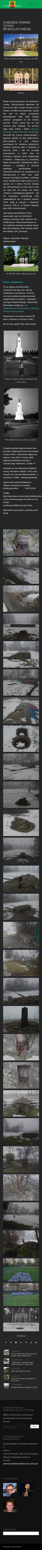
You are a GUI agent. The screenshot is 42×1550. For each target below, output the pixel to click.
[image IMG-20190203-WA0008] (22, 1104)
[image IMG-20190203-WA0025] (22, 795)
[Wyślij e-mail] (36, 1342)
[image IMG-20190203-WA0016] (22, 571)
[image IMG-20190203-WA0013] (22, 1244)
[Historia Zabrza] (17, 4)
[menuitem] (30, 4)
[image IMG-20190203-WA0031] (22, 936)
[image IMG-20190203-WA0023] (22, 739)
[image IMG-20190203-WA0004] (22, 992)
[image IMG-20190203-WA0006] (22, 1048)
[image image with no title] (22, 1270)
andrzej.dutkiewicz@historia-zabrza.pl (20, 1463)
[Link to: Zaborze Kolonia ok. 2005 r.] (6, 1369)
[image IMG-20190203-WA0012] (22, 1216)
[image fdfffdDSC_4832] (22, 1295)
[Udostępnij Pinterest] (26, 1342)
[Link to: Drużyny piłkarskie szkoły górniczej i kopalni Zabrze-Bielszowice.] (6, 1352)
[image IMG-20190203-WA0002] (22, 964)
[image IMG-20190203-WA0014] (22, 543)
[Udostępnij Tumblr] (31, 1342)
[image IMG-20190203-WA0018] (22, 627)
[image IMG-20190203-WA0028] (22, 880)
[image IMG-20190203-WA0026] (22, 824)
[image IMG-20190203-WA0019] (22, 655)
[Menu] (37, 4)
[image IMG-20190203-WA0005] (22, 1020)
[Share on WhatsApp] (21, 1342)
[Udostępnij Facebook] (5, 1342)
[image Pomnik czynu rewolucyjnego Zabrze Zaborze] (22, 1320)
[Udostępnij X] (10, 1342)
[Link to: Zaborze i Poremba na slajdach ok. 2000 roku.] (6, 1377)
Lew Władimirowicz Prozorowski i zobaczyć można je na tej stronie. (21, 308)
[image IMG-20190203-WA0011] (22, 1188)
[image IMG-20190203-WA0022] (22, 711)
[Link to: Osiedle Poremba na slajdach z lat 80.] (6, 1385)
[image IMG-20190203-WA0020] (22, 683)
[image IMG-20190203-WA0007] (22, 1076)
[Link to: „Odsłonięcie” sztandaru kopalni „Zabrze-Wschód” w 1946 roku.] (6, 1361)
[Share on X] (15, 1342)
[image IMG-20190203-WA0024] (22, 767)
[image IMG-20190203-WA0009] (22, 1132)
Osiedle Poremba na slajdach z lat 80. (24, 1387)
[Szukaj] (30, 4)
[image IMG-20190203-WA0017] (22, 599)
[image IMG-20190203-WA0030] (22, 908)
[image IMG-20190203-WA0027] (22, 852)
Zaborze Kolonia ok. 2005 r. (21, 1371)
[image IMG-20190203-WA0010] (22, 1160)
